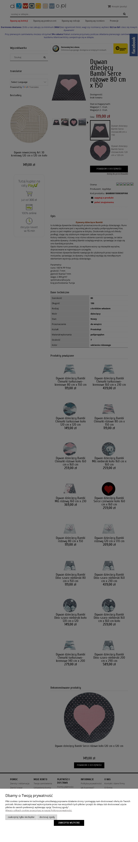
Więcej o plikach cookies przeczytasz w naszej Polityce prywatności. (38, 810)
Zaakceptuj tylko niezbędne (21, 817)
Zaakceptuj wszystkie (69, 822)
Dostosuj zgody (47, 817)
